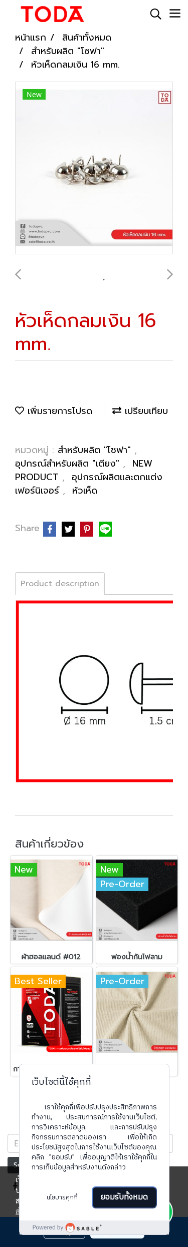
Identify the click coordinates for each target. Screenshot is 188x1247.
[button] (152, 14)
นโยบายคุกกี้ (62, 1197)
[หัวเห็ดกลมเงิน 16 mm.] (94, 168)
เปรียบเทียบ (144, 411)
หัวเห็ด (84, 491)
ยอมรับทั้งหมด (124, 1197)
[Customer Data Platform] (94, 1227)
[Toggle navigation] (175, 14)
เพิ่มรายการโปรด (58, 411)
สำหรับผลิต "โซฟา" (96, 450)
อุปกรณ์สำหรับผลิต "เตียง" (69, 464)
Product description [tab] (60, 584)
